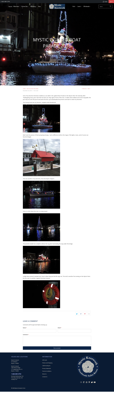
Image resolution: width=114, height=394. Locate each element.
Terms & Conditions (46, 371)
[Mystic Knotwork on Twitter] (92, 382)
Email (59, 327)
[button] (16, 7)
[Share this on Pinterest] (85, 314)
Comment (26, 334)
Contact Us (44, 376)
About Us (44, 374)
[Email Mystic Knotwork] (81, 382)
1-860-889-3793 (5, 1)
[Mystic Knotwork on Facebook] (84, 382)
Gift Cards (44, 360)
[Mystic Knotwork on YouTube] (95, 382)
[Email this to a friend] (89, 314)
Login (105, 1)
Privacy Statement (46, 368)
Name (25, 327)
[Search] (110, 6)
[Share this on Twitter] (77, 314)
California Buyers (46, 365)
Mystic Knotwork (18, 388)
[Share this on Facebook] (81, 314)
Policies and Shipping (47, 363)
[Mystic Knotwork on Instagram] (86, 382)
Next (89, 88)
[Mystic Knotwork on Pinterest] (89, 382)
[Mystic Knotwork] (57, 6)
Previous (84, 88)
